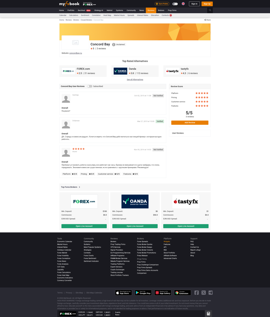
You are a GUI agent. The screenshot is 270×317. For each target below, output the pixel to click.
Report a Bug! (195, 250)
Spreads (131, 15)
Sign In (194, 4)
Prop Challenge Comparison (148, 265)
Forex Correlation (63, 258)
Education (155, 15)
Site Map (79, 293)
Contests (166, 15)
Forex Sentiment (90, 258)
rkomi (74, 151)
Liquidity (60, 270)
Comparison (142, 273)
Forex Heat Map (63, 275)
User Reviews (178, 133)
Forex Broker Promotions (146, 253)
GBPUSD (99, 312)
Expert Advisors (116, 267)
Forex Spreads (142, 242)
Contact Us (194, 247)
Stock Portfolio (169, 253)
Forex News (61, 261)
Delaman (76, 121)
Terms (60, 293)
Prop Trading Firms (118, 244)
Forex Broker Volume (145, 250)
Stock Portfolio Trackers (120, 275)
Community (131, 10)
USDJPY (81, 315)
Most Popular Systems (92, 247)
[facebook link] (196, 292)
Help (192, 244)
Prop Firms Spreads (144, 268)
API (165, 247)
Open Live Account (84, 226)
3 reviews (190, 117)
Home (61, 10)
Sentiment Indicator (91, 261)
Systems (119, 10)
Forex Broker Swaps (144, 247)
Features (167, 244)
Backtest (84, 10)
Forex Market (62, 253)
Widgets (167, 242)
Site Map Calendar (94, 293)
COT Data (61, 267)
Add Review (190, 122)
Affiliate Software (170, 256)
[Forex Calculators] (208, 313)
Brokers (161, 10)
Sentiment (85, 15)
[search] (212, 10)
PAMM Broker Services (119, 258)
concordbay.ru (75, 53)
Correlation (96, 15)
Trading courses (117, 272)
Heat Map (107, 15)
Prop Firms (172, 10)
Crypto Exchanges (117, 270)
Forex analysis (62, 264)
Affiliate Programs (117, 256)
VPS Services (115, 247)
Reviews (151, 10)
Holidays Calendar (64, 250)
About (192, 253)
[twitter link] (204, 292)
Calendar (62, 15)
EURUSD (81, 312)
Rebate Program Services (120, 261)
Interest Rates (142, 15)
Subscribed (98, 86)
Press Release (142, 256)
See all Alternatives (135, 79)
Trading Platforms (117, 264)
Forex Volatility (63, 256)
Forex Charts (89, 256)
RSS (165, 250)
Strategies (87, 250)
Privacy (69, 293)
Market (109, 10)
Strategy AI (98, 10)
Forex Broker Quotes (144, 244)
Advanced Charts (170, 258)
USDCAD (99, 315)
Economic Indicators (65, 278)
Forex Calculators (64, 272)
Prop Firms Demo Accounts (147, 270)
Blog (192, 256)
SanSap (75, 95)
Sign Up (207, 4)
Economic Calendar (64, 242)
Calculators (73, 15)
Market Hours (119, 15)
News (141, 10)
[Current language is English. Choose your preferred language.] (183, 3)
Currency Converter (64, 280)
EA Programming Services (120, 253)
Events (117, 312)
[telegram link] (211, 292)
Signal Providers (117, 250)
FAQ (192, 242)
